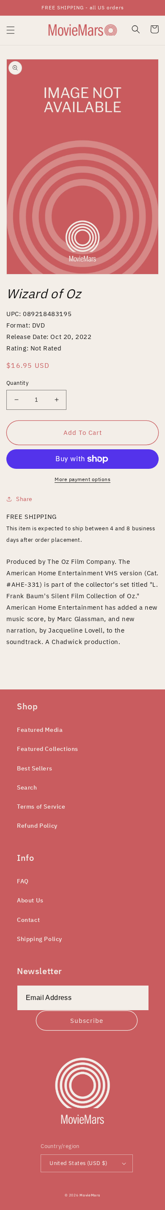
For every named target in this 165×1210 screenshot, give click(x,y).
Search (27, 787)
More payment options (82, 479)
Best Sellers (34, 768)
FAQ (23, 881)
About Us (30, 900)
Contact (28, 920)
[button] (10, 30)
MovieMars (90, 1195)
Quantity (17, 383)
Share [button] (24, 499)
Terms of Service (41, 806)
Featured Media (40, 730)
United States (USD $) (78, 1163)
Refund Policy (37, 825)
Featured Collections (47, 749)
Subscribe (86, 1021)
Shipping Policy (39, 939)
